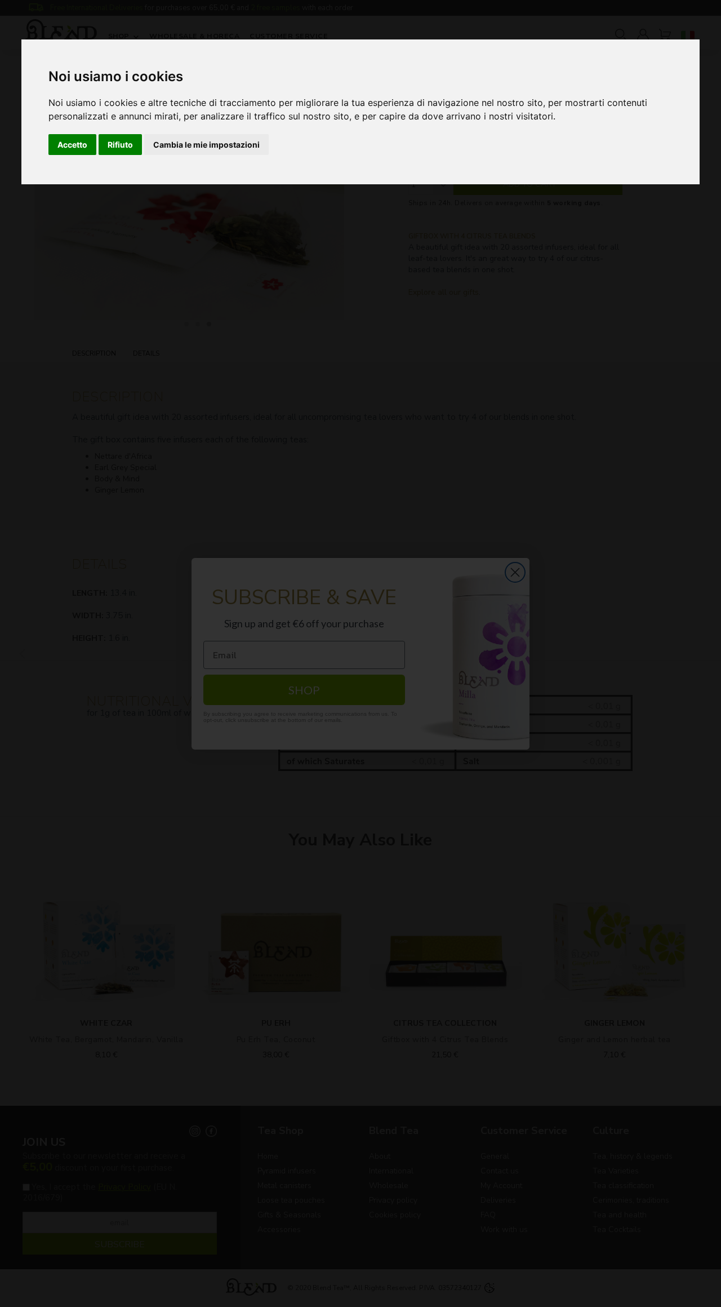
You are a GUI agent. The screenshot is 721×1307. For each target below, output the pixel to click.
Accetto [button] (72, 144)
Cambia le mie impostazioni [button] (206, 144)
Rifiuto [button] (120, 144)
